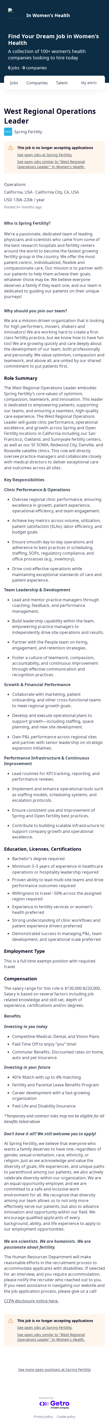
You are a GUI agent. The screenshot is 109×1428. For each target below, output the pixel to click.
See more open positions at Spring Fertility (54, 1369)
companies (37, 83)
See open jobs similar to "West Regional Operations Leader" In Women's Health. (51, 164)
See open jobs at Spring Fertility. (44, 154)
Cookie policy (66, 1416)
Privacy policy (43, 1416)
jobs (14, 83)
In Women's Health (48, 15)
